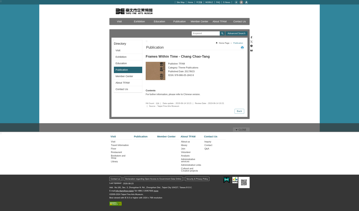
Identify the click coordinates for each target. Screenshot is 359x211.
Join (183, 149)
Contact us (115, 179)
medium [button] (241, 2)
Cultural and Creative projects (189, 169)
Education (159, 21)
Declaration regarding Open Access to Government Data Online (153, 179)
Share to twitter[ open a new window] (251, 42)
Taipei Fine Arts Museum (133, 11)
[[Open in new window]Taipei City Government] (235, 180)
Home (190, 2)
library (184, 145)
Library (114, 161)
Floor (113, 149)
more (156, 191)
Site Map (181, 2)
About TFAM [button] (220, 21)
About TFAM (123, 82)
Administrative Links (191, 165)
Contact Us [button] (239, 21)
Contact (208, 145)
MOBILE (209, 2)
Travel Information (120, 145)
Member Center (199, 21)
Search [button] (222, 33)
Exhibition (139, 21)
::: (1, 1)
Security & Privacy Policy (197, 179)
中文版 (199, 2)
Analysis (185, 156)
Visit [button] (119, 21)
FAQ (218, 2)
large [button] (246, 2)
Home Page (224, 43)
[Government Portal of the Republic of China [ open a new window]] (227, 180)
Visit (118, 50)
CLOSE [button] (242, 130)
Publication (179, 21)
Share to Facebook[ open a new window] (251, 37)
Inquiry (207, 141)
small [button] (236, 2)
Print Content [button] (242, 47)
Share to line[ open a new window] (251, 46)
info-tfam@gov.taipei (125, 191)
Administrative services (188, 160)
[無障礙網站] (115, 205)
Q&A (206, 149)
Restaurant (116, 152)
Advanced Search (236, 33)
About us (185, 141)
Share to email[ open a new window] (251, 50)
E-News (226, 2)
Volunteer (186, 152)
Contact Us (122, 89)
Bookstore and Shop (118, 157)
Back (239, 111)
